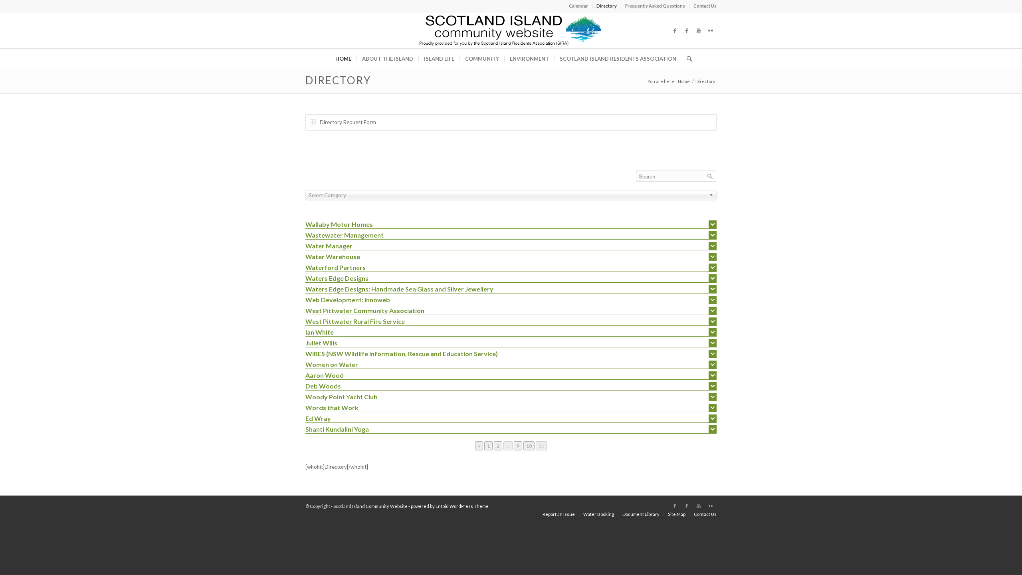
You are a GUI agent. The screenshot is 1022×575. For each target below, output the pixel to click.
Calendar (578, 5)
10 (530, 445)
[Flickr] (711, 30)
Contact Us (705, 5)
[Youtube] (699, 30)
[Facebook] (675, 30)
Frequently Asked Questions (655, 5)
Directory (606, 5)
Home (684, 81)
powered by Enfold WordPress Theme (450, 506)
